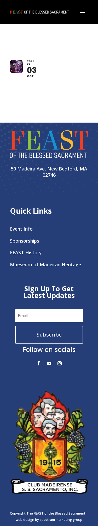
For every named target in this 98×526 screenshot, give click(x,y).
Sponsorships (24, 241)
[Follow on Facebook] (38, 363)
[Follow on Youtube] (49, 363)
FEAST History (26, 252)
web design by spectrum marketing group (49, 519)
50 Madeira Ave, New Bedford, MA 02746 (49, 172)
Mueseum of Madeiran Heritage (45, 264)
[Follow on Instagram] (59, 363)
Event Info (21, 229)
